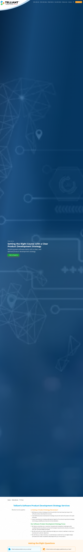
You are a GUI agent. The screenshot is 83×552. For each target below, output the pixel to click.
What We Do (51, 2)
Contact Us (78, 2)
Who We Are (36, 2)
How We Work (58, 2)
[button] (13, 255)
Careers (70, 2)
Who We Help (43, 2)
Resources (64, 2)
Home (9, 500)
